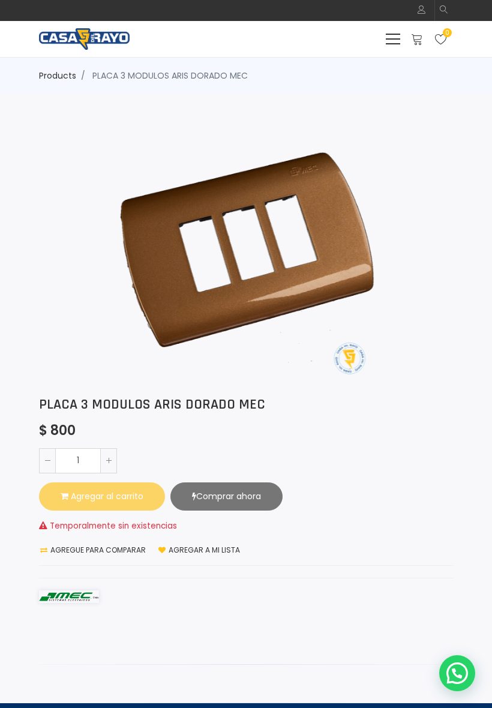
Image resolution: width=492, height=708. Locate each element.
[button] (444, 10)
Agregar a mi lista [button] (203, 550)
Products (57, 76)
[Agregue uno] (108, 461)
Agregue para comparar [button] (97, 550)
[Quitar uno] (47, 461)
